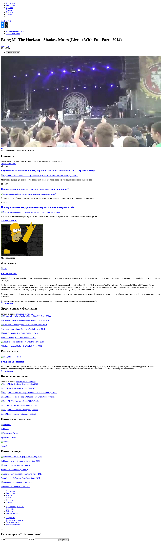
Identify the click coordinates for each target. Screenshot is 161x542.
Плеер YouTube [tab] (13, 53)
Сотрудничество (13, 522)
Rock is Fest (6, 21)
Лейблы (9, 511)
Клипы (9, 498)
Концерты (10, 493)
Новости (9, 500)
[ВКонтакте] (2, 23)
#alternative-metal (13, 33)
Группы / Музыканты (15, 506)
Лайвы (9, 495)
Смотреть (5, 46)
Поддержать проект (14, 520)
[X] (6, 23)
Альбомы (10, 509)
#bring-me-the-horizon (15, 31)
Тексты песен (12, 513)
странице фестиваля (24, 314)
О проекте (10, 518)
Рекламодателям (13, 524)
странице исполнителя (25, 382)
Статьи (9, 502)
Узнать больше (7, 303)
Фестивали (10, 491)
